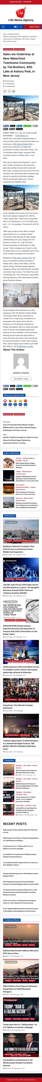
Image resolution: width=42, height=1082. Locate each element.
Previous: (19, 426)
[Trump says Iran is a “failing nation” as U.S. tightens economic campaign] (21, 1010)
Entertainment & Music (22, 487)
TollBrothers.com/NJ (25, 346)
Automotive (19, 498)
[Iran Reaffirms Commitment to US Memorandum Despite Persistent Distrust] (21, 1045)
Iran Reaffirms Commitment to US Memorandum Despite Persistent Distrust (8, 809)
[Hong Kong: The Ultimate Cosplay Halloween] (21, 690)
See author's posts (21, 379)
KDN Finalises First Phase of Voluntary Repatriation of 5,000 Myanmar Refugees (8, 783)
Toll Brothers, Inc (21, 136)
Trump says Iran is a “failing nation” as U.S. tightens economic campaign (8, 796)
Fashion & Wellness (11, 699)
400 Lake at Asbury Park (22, 144)
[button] (3, 27)
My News (18, 768)
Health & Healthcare (29, 458)
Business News (8, 49)
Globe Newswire (19, 49)
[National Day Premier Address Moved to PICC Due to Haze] (21, 936)
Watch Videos (34, 27)
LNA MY (19, 775)
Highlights (19, 460)
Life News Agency (21, 20)
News (25, 794)
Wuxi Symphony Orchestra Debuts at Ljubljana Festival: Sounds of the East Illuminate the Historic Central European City (8, 489)
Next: (20, 439)
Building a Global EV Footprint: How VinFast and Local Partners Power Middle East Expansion (8, 502)
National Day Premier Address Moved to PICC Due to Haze (8, 769)
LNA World (19, 794)
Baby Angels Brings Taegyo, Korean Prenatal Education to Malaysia (8, 462)
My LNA (25, 460)
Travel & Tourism (21, 474)
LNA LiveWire (27, 765)
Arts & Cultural (20, 485)
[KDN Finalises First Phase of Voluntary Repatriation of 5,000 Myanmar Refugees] (21, 971)
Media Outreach (27, 471)
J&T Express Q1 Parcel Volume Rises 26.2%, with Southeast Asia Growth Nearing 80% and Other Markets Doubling (20, 892)
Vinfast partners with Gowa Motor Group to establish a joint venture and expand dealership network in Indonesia (21, 669)
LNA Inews (20, 815)
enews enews (9, 81)
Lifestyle (18, 471)
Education (19, 458)
